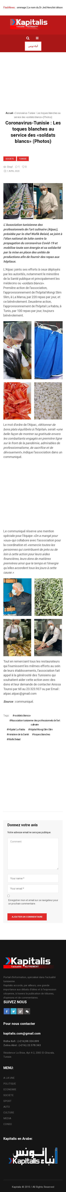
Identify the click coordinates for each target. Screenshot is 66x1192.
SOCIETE (10, 158)
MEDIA (7, 1118)
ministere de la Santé (18, 734)
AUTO (6, 1107)
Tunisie (23, 158)
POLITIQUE (9, 1084)
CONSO (7, 1124)
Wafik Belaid (14, 739)
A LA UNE (9, 1078)
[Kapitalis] (33, 24)
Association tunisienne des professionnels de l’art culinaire (35, 722)
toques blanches (42, 734)
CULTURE (8, 1112)
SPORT (7, 1101)
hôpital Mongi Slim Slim (41, 729)
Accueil (9, 113)
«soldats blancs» (22, 715)
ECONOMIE (9, 1089)
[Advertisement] (33, 496)
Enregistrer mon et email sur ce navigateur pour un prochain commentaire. (33, 902)
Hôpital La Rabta (16, 729)
